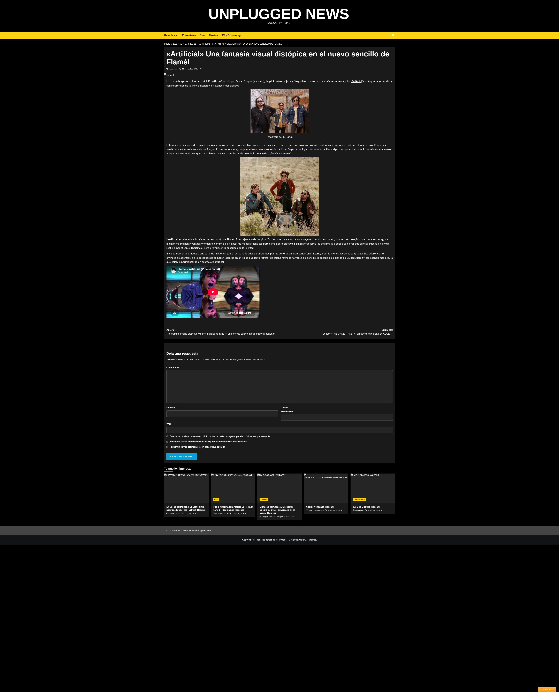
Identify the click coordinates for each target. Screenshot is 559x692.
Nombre (171, 408)
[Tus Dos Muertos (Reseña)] (373, 488)
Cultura (264, 499)
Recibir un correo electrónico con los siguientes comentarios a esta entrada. (209, 441)
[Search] (393, 35)
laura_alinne (173, 69)
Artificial (356, 81)
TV (165, 530)
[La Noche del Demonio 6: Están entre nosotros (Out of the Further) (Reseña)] (186, 488)
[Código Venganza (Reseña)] (326, 488)
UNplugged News (278, 14)
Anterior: (220, 332)
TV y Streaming (231, 35)
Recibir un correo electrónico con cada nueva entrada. (197, 447)
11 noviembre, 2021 (190, 69)
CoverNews (295, 540)
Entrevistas (189, 35)
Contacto (175, 530)
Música (213, 35)
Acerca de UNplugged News (197, 530)
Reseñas (169, 35)
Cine (202, 35)
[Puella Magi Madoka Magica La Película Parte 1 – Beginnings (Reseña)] (233, 488)
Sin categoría (359, 499)
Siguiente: (357, 332)
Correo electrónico (287, 410)
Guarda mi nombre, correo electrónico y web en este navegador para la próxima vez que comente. (220, 436)
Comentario (173, 367)
